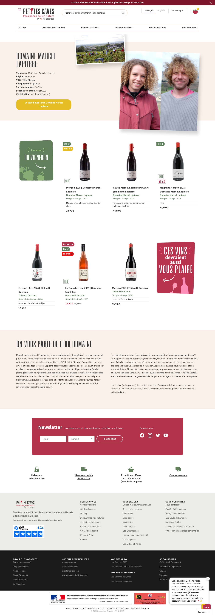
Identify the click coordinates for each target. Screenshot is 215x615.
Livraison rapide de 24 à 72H (84, 477)
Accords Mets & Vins (53, 27)
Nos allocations (157, 27)
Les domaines (190, 27)
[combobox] (80, 439)
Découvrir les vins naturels (92, 518)
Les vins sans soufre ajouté (135, 535)
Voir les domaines (88, 509)
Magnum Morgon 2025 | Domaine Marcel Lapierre (174, 189)
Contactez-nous (178, 475)
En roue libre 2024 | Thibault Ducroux (34, 290)
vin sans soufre (57, 355)
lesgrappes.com (69, 562)
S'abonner (110, 438)
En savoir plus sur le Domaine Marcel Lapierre (44, 104)
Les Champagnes (131, 531)
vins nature (47, 369)
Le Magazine (19, 584)
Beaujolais (76, 355)
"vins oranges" (129, 526)
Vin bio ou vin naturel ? (90, 526)
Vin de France (173, 373)
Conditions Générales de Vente (180, 526)
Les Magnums (129, 539)
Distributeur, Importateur (170, 566)
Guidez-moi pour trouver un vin (137, 505)
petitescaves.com (70, 566)
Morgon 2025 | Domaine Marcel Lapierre (83, 189)
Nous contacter (172, 505)
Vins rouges (128, 518)
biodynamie (21, 380)
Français (201, 612)
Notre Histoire (19, 571)
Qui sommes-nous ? (22, 562)
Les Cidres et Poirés (132, 544)
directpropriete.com (70, 571)
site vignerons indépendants (74, 575)
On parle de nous (21, 566)
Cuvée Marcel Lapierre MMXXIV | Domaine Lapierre (131, 189)
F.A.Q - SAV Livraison (176, 509)
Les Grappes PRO (119, 562)
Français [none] (149, 10)
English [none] (161, 10)
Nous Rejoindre (20, 579)
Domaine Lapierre (149, 369)
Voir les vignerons (88, 505)
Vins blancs (128, 513)
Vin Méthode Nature (89, 531)
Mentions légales (173, 522)
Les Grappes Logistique (121, 581)
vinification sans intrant (124, 355)
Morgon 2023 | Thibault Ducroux (130, 288)
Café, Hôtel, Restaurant (170, 562)
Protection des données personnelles (182, 531)
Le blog (83, 513)
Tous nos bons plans (132, 509)
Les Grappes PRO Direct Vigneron (126, 566)
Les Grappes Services (121, 577)
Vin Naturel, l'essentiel (90, 522)
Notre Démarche (20, 575)
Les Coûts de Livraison (176, 518)
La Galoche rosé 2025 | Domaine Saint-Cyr (83, 290)
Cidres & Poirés (87, 535)
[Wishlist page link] (19, 9)
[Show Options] (91, 439)
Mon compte (178, 11)
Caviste (162, 571)
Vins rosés (128, 522)
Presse (83, 539)
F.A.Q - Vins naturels (175, 513)
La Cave (21, 27)
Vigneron (163, 575)
